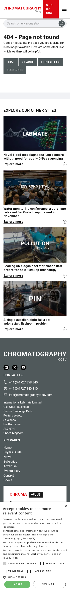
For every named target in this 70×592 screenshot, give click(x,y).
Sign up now (49, 9)
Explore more (13, 164)
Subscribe (15, 70)
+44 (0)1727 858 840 (23, 382)
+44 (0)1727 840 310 (23, 388)
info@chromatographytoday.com (30, 395)
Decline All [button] (49, 584)
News (7, 457)
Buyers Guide (13, 452)
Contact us (50, 62)
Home (11, 62)
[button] (5, 564)
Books (8, 480)
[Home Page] (22, 9)
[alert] (35, 547)
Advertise (10, 466)
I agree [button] (17, 584)
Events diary (12, 471)
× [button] (65, 506)
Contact (9, 475)
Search (28, 62)
